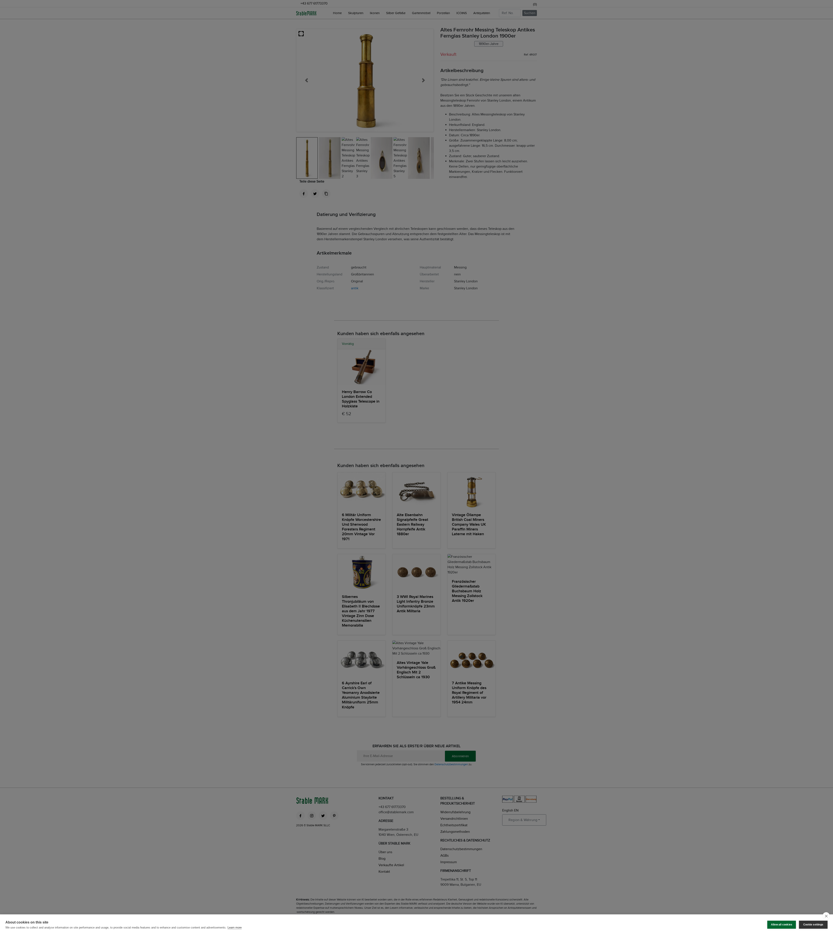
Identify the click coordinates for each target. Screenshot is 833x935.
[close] (826, 916)
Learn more (235, 927)
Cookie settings (813, 924)
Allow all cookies (781, 924)
